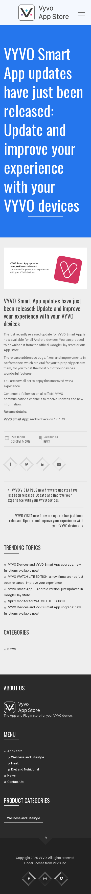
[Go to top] (45, 838)
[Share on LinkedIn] (43, 464)
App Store (14, 751)
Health (15, 763)
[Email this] (59, 464)
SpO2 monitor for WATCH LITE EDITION (36, 601)
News (46, 441)
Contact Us (15, 781)
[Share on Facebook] (10, 464)
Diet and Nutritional (25, 769)
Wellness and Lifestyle (27, 757)
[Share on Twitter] (26, 464)
